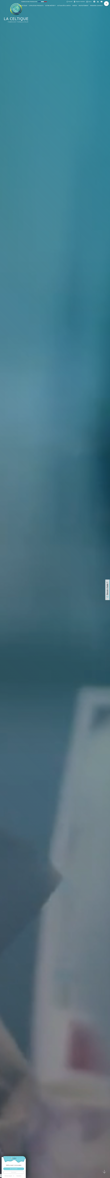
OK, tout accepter (13, 1168)
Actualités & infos (64, 5)
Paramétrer (19, 1175)
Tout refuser (13, 1172)
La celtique (23, 5)
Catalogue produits (36, 5)
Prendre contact (96, 5)
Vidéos (74, 5)
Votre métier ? (50, 5)
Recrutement (83, 5)
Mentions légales (8, 1175)
